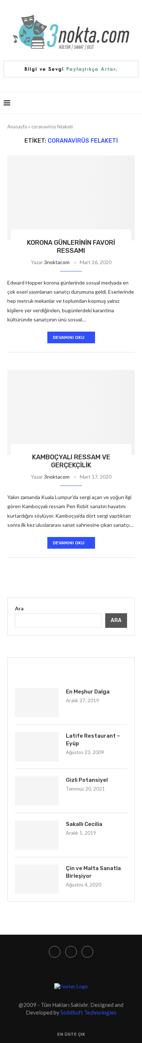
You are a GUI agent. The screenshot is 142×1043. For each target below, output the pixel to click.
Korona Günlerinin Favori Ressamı (71, 247)
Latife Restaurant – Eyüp (93, 740)
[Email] (87, 952)
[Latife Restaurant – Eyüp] (37, 746)
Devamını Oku (68, 337)
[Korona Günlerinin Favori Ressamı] (71, 197)
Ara (19, 608)
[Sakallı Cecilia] (37, 835)
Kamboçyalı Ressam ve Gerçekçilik (71, 461)
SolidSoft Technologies (88, 1012)
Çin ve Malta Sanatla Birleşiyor (93, 872)
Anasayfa (17, 127)
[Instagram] (54, 952)
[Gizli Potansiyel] (37, 791)
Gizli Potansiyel (87, 780)
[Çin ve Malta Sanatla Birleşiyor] (37, 879)
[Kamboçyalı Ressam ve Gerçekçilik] (71, 412)
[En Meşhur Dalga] (37, 702)
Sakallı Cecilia (84, 824)
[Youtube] (71, 952)
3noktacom (57, 262)
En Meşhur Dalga (88, 691)
